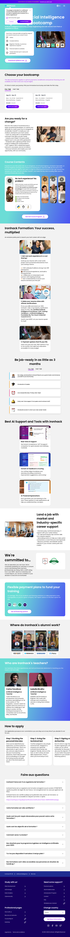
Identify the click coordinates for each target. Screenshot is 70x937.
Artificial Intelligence (22, 874)
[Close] (30, 10)
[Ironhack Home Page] (10, 6)
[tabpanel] (35, 101)
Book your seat (12, 106)
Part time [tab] (16, 89)
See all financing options (19, 611)
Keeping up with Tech (46, 2)
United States (24, 21)
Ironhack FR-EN (9, 874)
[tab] (31, 369)
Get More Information (54, 919)
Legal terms (8, 932)
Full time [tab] (8, 89)
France (11, 21)
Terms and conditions (19, 932)
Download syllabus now (16, 60)
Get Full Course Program (33, 217)
